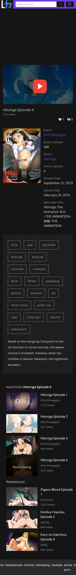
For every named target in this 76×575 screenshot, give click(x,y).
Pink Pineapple (54, 135)
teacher (55, 317)
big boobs (49, 245)
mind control (19, 305)
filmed (32, 281)
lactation (36, 293)
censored (17, 269)
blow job (16, 257)
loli (54, 293)
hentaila (57, 565)
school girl (34, 317)
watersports (19, 329)
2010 (14, 245)
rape (14, 317)
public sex (44, 305)
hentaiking (43, 565)
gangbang (52, 281)
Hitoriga (50, 159)
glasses (16, 293)
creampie (39, 269)
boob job (37, 257)
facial (14, 281)
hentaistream (14, 565)
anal (30, 245)
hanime (29, 565)
